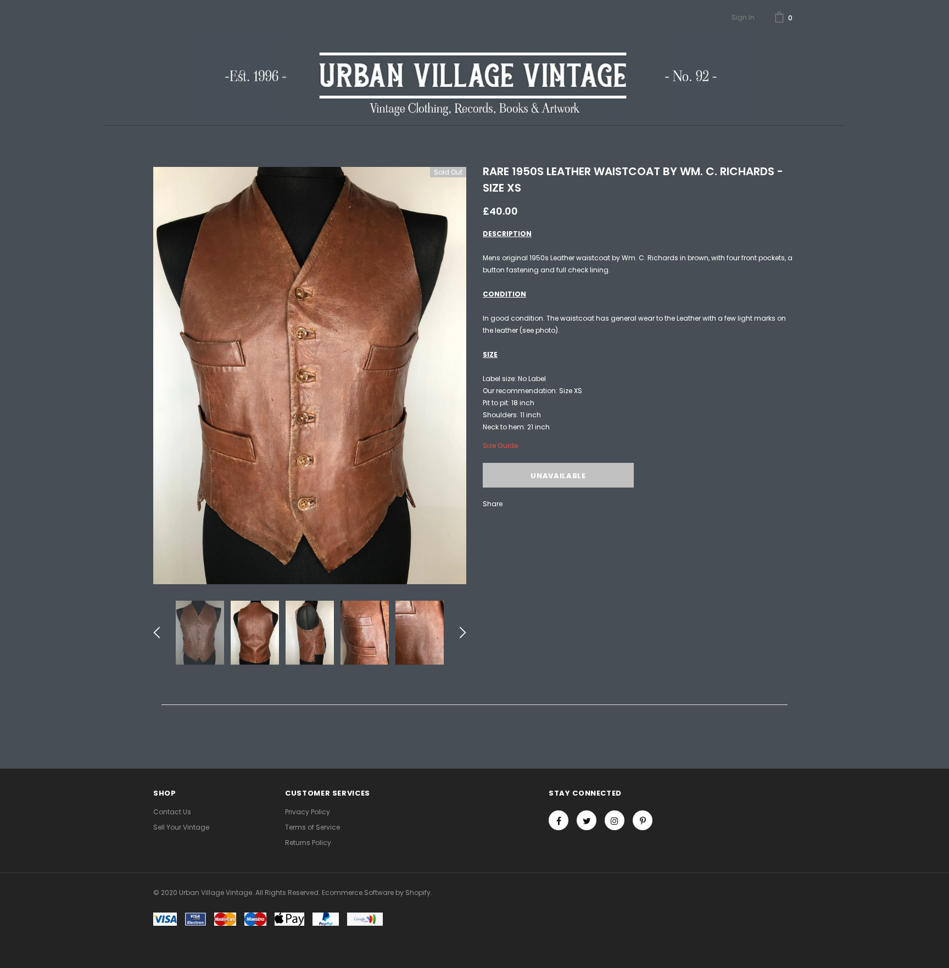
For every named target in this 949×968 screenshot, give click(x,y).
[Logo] (474, 76)
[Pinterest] (642, 820)
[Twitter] (586, 820)
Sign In (743, 17)
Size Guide (500, 445)
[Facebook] (558, 820)
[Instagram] (614, 820)
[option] (309, 375)
